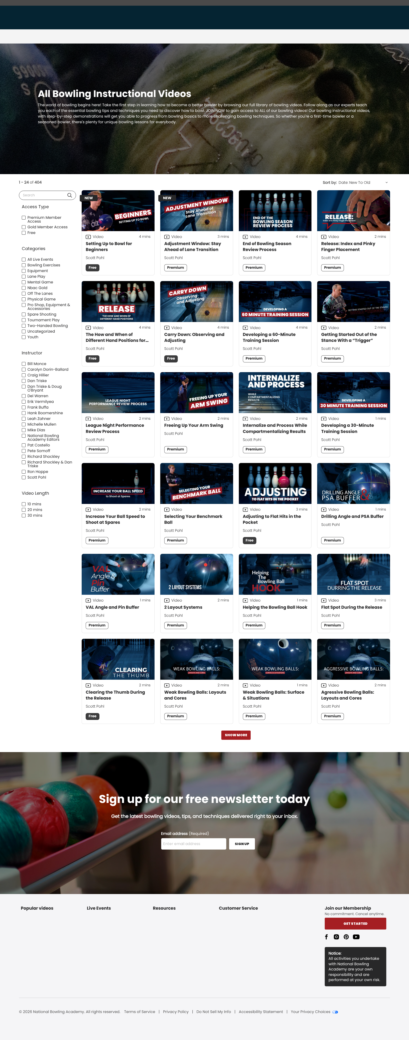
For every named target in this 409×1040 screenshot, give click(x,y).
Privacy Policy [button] (176, 1011)
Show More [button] (236, 735)
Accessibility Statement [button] (261, 1011)
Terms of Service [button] (139, 1011)
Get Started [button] (355, 923)
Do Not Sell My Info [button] (213, 1011)
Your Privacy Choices (310, 1011)
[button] (70, 195)
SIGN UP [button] (242, 844)
